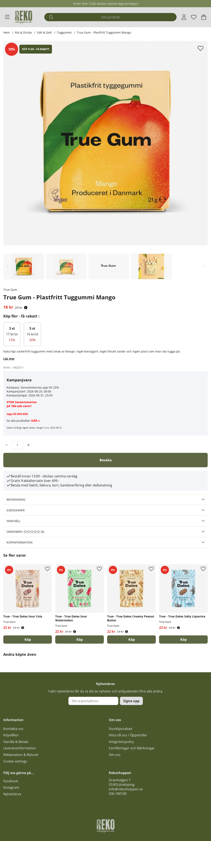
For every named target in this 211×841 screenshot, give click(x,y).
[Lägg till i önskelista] (201, 48)
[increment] (28, 445)
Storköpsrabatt (120, 728)
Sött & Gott (44, 32)
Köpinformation (20, 542)
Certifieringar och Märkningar (132, 748)
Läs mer (9, 359)
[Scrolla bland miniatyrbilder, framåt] (203, 266)
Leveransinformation (19, 748)
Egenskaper (16, 510)
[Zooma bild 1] (105, 143)
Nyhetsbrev (12, 794)
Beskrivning (16, 499)
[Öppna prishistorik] (25, 307)
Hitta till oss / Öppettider (128, 735)
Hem (6, 32)
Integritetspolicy (121, 741)
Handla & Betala (15, 741)
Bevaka (106, 460)
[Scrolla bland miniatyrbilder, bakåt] (7, 266)
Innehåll (13, 521)
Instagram (11, 787)
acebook (11, 781)
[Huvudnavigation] (7, 17)
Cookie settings (15, 761)
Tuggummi (65, 32)
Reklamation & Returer (21, 754)
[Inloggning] (184, 17)
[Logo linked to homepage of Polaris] (23, 17)
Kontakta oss (13, 728)
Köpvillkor (11, 735)
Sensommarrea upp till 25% (40, 387)
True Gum (10, 290)
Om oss (115, 754)
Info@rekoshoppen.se (126, 789)
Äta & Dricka (23, 32)
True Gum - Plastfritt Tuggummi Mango (104, 32)
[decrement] (6, 445)
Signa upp (131, 701)
